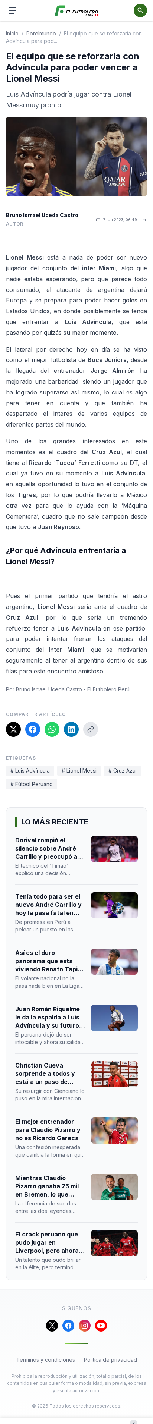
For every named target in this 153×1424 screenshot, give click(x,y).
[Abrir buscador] (140, 10)
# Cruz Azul (122, 770)
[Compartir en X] (13, 729)
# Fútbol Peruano (31, 784)
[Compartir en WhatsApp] (52, 729)
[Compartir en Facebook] (32, 729)
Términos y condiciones (45, 1360)
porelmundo (41, 33)
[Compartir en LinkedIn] (71, 729)
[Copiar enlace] (90, 729)
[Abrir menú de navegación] (12, 10)
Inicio (12, 33)
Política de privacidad (110, 1360)
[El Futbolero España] (76, 10)
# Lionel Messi (79, 770)
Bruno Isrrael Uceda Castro (42, 215)
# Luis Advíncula (30, 770)
